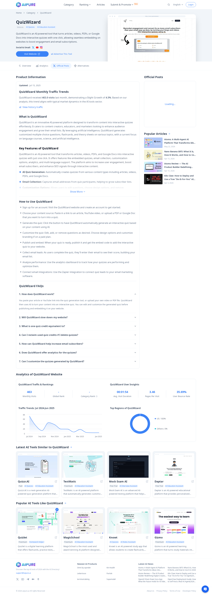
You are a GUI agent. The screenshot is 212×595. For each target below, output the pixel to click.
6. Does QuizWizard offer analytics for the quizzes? (48, 352)
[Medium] (33, 579)
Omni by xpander (84, 568)
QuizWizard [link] (45, 13)
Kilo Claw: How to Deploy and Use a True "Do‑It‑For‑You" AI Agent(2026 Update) (182, 574)
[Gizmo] (174, 522)
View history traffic (32, 107)
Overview (26, 65)
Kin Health (111, 568)
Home (19, 13)
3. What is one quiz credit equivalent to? (42, 326)
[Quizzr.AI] (37, 466)
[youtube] (37, 47)
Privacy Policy (161, 591)
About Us (150, 591)
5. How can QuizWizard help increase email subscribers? (51, 343)
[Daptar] (174, 466)
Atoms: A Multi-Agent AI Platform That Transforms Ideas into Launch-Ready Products (151, 569)
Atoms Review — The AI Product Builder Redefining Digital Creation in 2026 (152, 574)
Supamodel (111, 579)
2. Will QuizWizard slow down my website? (43, 317)
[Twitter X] (17, 579)
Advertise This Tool (63, 54)
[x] (33, 47)
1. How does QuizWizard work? (36, 294)
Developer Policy (189, 591)
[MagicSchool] (83, 522)
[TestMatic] (83, 466)
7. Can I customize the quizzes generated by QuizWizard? (51, 361)
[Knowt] (129, 522)
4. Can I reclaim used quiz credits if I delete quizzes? (48, 335)
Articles (101, 4)
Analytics (44, 65)
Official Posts (63, 65)
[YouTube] (22, 579)
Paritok (109, 573)
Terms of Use (175, 591)
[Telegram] (27, 579)
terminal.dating (83, 579)
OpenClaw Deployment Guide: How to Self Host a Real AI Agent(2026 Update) (182, 580)
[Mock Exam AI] (129, 466)
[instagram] (41, 47)
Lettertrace (81, 573)
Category (69, 4)
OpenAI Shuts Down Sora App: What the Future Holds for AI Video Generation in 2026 (152, 580)
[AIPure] (25, 4)
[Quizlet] (37, 522)
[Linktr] (38, 579)
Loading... (170, 104)
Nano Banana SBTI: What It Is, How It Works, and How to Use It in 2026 (182, 569)
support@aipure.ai (23, 573)
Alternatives (83, 65)
